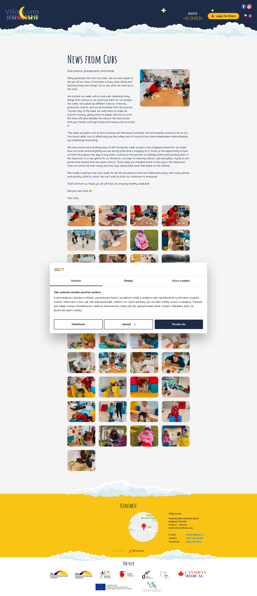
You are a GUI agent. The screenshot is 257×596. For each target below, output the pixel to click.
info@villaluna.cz (194, 534)
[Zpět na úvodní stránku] (21, 13)
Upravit (126, 324)
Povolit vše (178, 324)
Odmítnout (78, 324)
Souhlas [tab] (76, 280)
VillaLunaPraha (193, 541)
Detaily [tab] (128, 280)
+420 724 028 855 (195, 538)
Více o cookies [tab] (181, 280)
